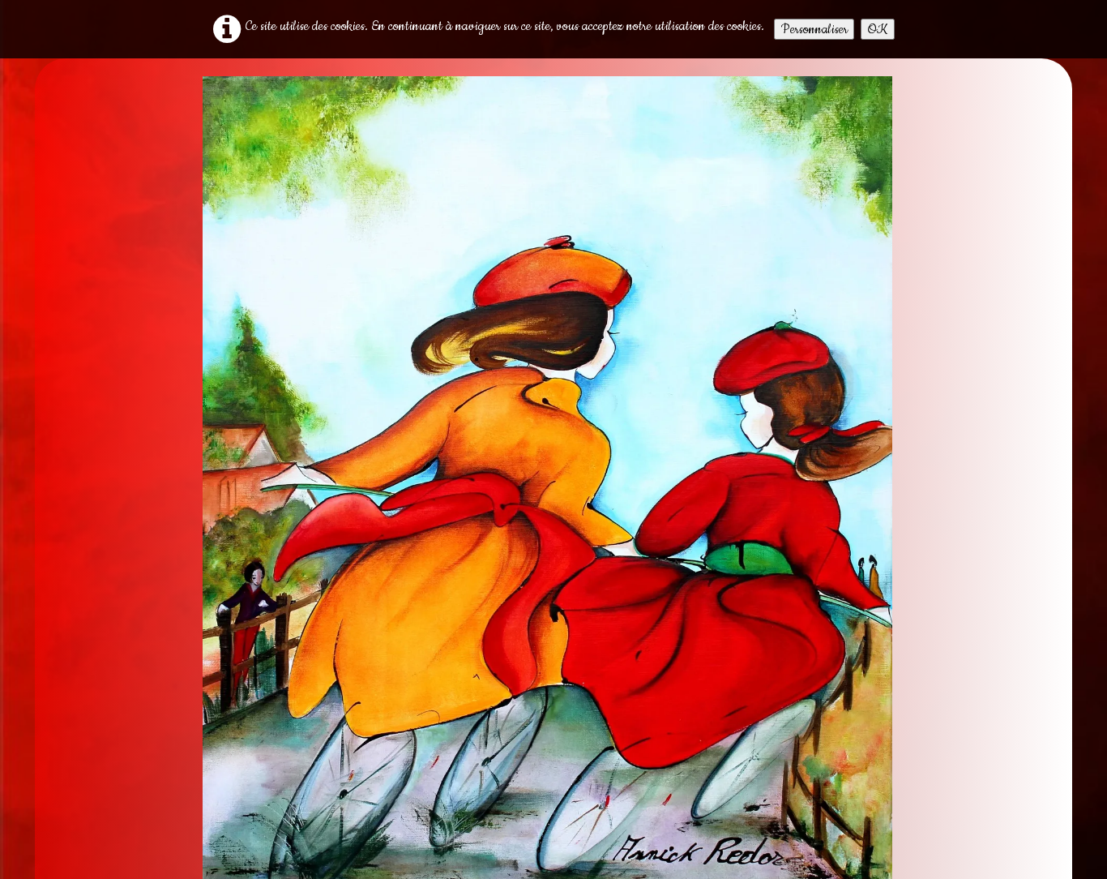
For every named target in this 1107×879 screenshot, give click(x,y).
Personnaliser (814, 29)
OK (877, 29)
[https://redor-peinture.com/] (547, 491)
